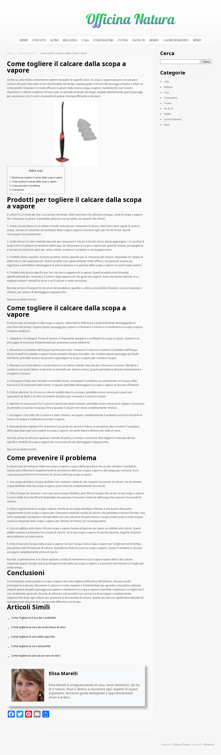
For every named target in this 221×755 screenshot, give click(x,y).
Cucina (123, 40)
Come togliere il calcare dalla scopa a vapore (33, 181)
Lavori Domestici (176, 40)
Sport (197, 40)
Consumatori (103, 40)
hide (40, 170)
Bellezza (70, 40)
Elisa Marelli (63, 673)
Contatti (39, 40)
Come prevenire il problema (24, 185)
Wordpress (209, 744)
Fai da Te (139, 40)
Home (24, 40)
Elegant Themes (182, 744)
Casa (85, 40)
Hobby (154, 40)
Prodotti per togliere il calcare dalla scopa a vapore (35, 177)
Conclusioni (16, 189)
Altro (54, 40)
